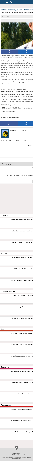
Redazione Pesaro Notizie (20, 130)
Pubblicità (29, 457)
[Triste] (26, 151)
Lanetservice (10, 457)
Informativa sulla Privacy (16, 458)
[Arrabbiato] (9, 151)
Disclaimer (24, 457)
